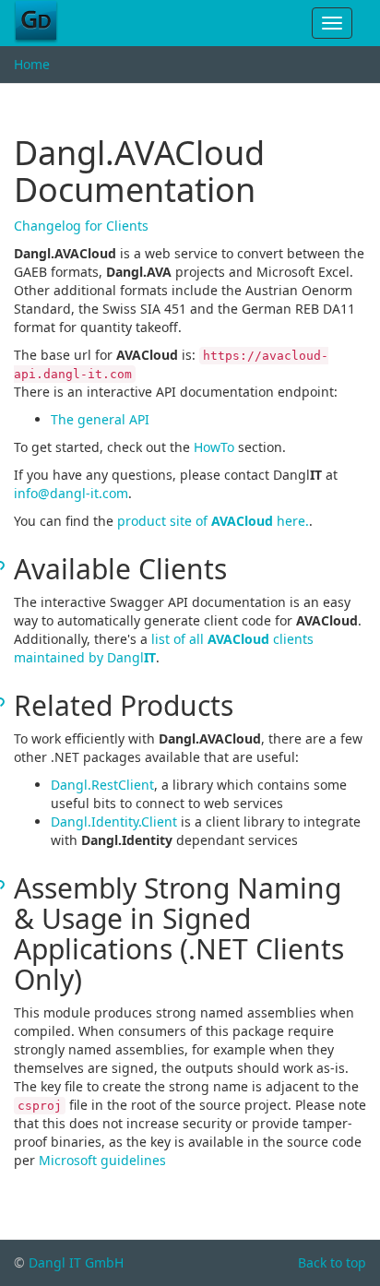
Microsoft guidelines (102, 1160)
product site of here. (213, 521)
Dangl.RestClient (102, 784)
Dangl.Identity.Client (114, 821)
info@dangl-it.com (71, 493)
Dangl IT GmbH (76, 1262)
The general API (100, 419)
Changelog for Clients (81, 225)
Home (32, 64)
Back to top (332, 1262)
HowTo (214, 447)
